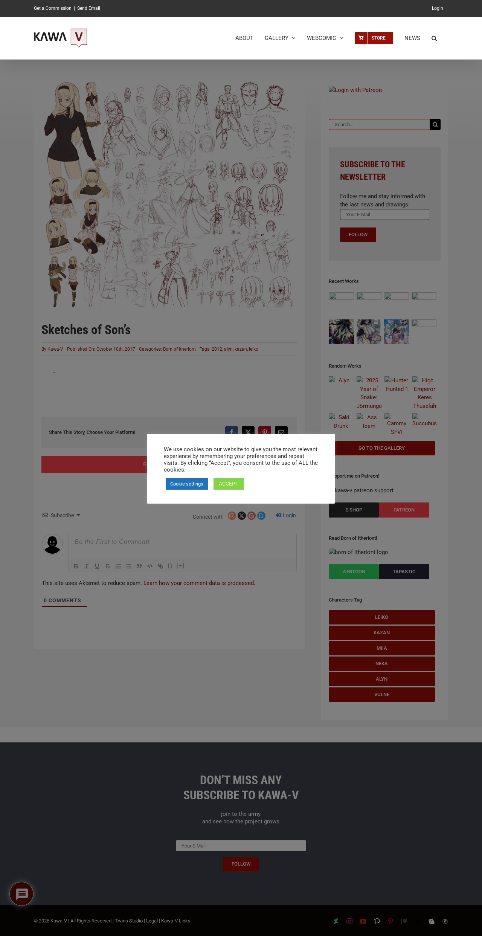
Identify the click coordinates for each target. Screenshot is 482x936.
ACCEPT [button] (228, 484)
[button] (434, 38)
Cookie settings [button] (186, 484)
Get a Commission (53, 8)
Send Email (88, 8)
